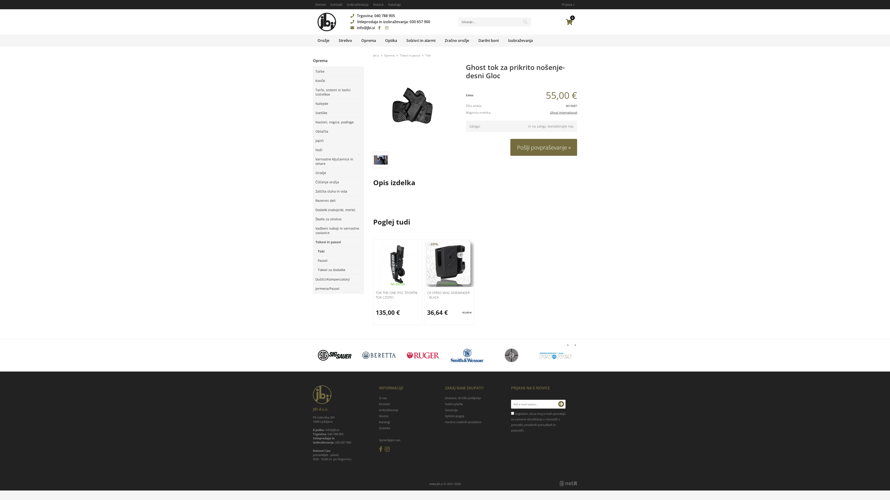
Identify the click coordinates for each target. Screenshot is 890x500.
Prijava (568, 4)
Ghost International (563, 112)
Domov (320, 4)
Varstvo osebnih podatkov (463, 422)
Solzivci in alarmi (420, 40)
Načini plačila (454, 404)
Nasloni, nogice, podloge (334, 122)
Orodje (320, 173)
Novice (378, 4)
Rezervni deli (325, 200)
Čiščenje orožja (327, 182)
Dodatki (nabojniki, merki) (335, 210)
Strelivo (345, 40)
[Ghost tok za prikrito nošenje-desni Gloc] (415, 108)
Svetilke (321, 113)
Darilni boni (488, 40)
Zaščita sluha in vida (331, 191)
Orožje (323, 40)
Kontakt (336, 4)
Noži (318, 150)
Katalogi (394, 4)
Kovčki (320, 80)
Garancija (451, 410)
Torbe (319, 71)
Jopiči (319, 140)
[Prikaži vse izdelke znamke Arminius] (555, 355)
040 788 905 (384, 15)
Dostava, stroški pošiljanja (463, 398)
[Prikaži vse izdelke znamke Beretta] (379, 355)
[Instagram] (387, 27)
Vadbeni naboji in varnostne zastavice (337, 230)
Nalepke (321, 103)
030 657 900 (420, 21)
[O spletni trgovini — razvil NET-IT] (568, 483)
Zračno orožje (457, 40)
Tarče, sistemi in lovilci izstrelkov (333, 92)
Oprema (368, 40)
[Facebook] (379, 27)
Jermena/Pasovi (327, 288)
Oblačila (321, 131)
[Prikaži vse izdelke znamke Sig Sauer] (335, 355)
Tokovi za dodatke (331, 270)
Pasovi (322, 260)
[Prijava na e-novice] (561, 404)
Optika (391, 40)
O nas (383, 398)
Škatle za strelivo (328, 219)
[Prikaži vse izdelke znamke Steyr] (511, 355)
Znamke (384, 428)
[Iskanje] (525, 23)
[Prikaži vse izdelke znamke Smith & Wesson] (467, 355)
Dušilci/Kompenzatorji (332, 279)
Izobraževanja (358, 4)
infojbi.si (366, 27)
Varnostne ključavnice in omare (334, 161)
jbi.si (376, 55)
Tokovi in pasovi (328, 242)
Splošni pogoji (454, 416)
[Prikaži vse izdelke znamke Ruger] (423, 355)
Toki (321, 251)
